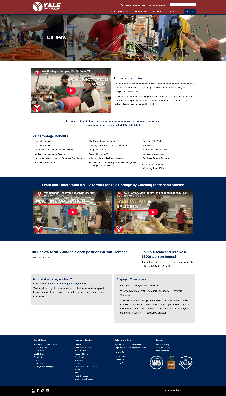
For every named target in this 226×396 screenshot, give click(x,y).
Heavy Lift (78, 360)
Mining (77, 370)
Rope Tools (38, 363)
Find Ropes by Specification (45, 344)
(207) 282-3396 (159, 5)
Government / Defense (83, 379)
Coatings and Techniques (44, 366)
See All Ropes (40, 340)
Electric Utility (79, 357)
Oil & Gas (78, 373)
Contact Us (119, 360)
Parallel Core (39, 357)
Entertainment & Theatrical (85, 366)
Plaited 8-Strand (40, 348)
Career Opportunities (41, 257)
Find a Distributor (135, 5)
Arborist (77, 344)
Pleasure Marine (81, 354)
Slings (36, 360)
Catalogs (159, 340)
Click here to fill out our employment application (60, 283)
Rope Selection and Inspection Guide (130, 348)
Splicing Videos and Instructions (128, 344)
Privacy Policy (120, 363)
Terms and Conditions (172, 390)
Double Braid (39, 354)
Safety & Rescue (81, 376)
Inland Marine (80, 351)
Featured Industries (83, 340)
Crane (77, 363)
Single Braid (39, 351)
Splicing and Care (123, 340)
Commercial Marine (82, 348)
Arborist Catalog (162, 344)
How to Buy (120, 352)
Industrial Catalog (163, 348)
